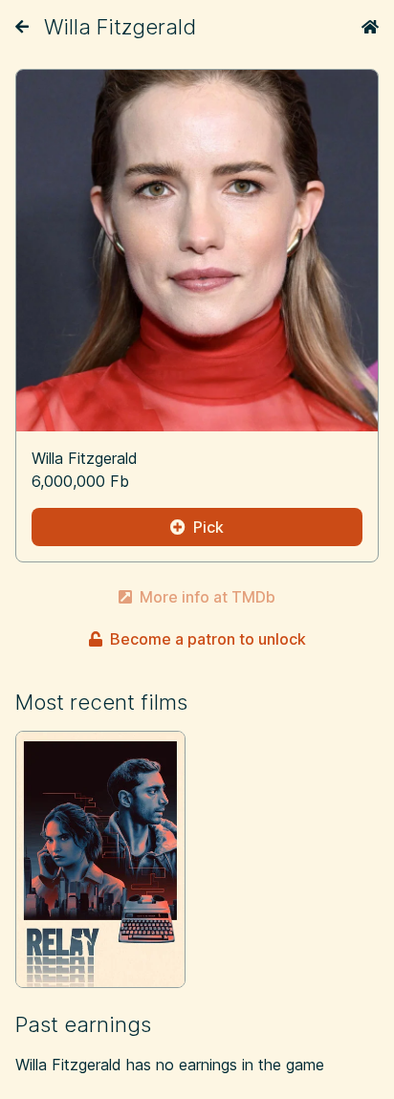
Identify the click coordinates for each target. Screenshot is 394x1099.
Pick (208, 527)
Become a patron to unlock (208, 638)
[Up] (22, 27)
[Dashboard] (370, 27)
